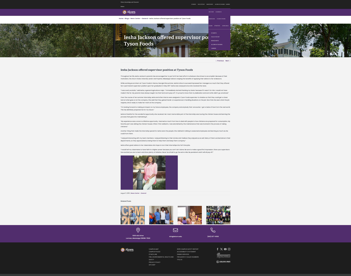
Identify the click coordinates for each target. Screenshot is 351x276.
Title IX (179, 260)
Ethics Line (153, 254)
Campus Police (154, 252)
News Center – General (138, 193)
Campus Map (153, 249)
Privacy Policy (154, 262)
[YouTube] (225, 249)
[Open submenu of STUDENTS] (227, 33)
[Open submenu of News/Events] (227, 41)
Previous (220, 61)
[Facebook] (217, 249)
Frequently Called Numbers (188, 257)
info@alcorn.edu (175, 236)
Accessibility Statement (186, 252)
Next (227, 61)
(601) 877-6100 (213, 236)
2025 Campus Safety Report (188, 249)
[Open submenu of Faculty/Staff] (227, 37)
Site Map (152, 265)
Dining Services (183, 254)
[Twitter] (221, 249)
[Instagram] (229, 249)
